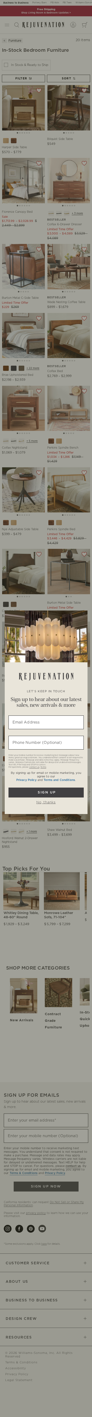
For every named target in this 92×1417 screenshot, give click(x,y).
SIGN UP (46, 792)
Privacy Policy (26, 780)
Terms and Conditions (59, 780)
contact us (34, 767)
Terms (43, 767)
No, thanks (46, 802)
